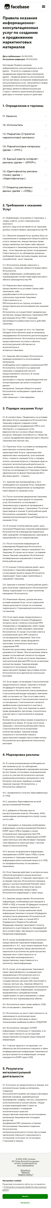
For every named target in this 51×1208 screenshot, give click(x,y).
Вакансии (26, 1172)
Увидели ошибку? (25, 1175)
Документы (25, 1170)
